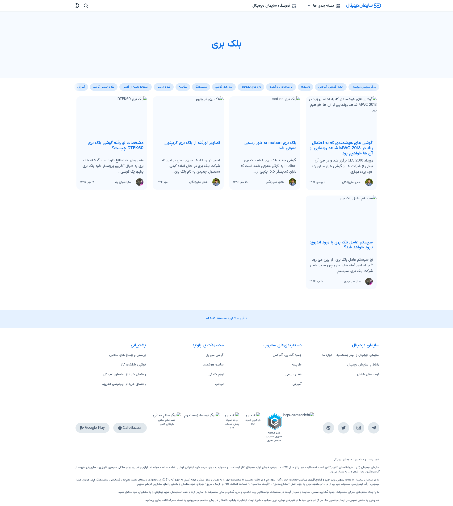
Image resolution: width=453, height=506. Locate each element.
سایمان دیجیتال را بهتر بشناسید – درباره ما (350, 354)
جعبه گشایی (327, 492)
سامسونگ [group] (201, 87)
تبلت (172, 467)
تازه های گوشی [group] (223, 87)
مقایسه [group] (183, 87)
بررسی (315, 492)
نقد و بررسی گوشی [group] (103, 87)
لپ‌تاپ (219, 384)
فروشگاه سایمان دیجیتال (271, 6)
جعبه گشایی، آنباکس (287, 354)
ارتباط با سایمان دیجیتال (363, 364)
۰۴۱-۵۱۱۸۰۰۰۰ (216, 318)
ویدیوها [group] (305, 87)
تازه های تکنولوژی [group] (251, 87)
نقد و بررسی (293, 374)
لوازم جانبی (141, 467)
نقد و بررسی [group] (163, 87)
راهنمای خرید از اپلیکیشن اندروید (124, 384)
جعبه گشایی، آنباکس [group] (330, 87)
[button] (77, 84)
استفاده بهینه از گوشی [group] (135, 87)
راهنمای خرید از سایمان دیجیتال (124, 374)
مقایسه (297, 364)
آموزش (297, 384)
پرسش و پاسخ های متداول (127, 354)
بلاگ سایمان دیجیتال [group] (364, 87)
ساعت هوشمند (213, 364)
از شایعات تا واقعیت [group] (281, 87)
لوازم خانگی (216, 374)
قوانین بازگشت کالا (133, 364)
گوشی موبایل (215, 354)
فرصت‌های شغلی (368, 374)
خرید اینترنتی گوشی (188, 467)
